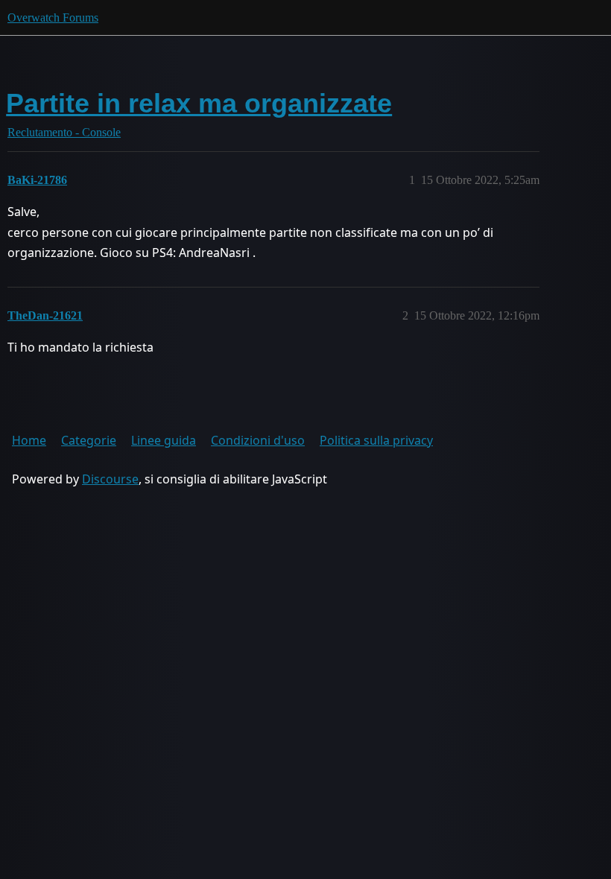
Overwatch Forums (52, 17)
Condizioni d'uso (258, 440)
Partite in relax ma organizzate (199, 103)
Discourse (110, 479)
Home (29, 440)
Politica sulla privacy (376, 440)
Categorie (88, 440)
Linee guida (163, 440)
